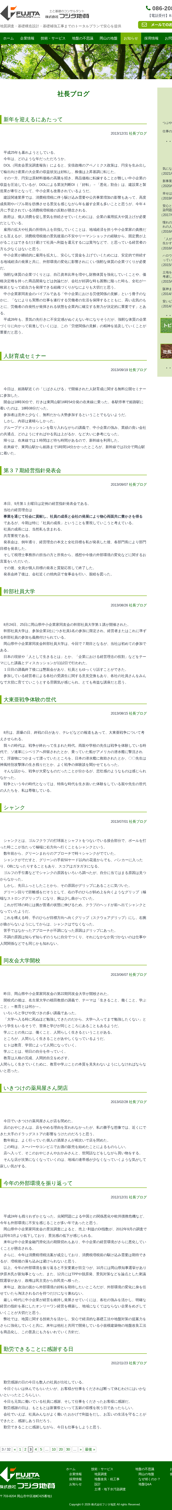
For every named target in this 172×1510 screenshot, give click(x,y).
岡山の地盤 (108, 38)
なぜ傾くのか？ (149, 1479)
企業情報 (27, 38)
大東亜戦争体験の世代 (30, 699)
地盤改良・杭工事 (107, 1479)
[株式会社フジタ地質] (45, 18)
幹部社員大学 (19, 591)
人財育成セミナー (25, 356)
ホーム (8, 38)
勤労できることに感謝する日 (38, 1349)
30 (68, 1449)
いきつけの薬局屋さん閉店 (36, 1088)
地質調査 (100, 1474)
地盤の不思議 (82, 38)
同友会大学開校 (22, 960)
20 (61, 1449)
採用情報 (151, 38)
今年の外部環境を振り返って (38, 1183)
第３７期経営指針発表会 (32, 470)
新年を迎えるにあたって (33, 119)
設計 (97, 1484)
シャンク (14, 807)
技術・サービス (53, 38)
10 (54, 1449)
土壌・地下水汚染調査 (110, 1489)
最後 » (90, 1449)
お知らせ (131, 38)
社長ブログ (138, 133)
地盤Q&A (144, 1484)
